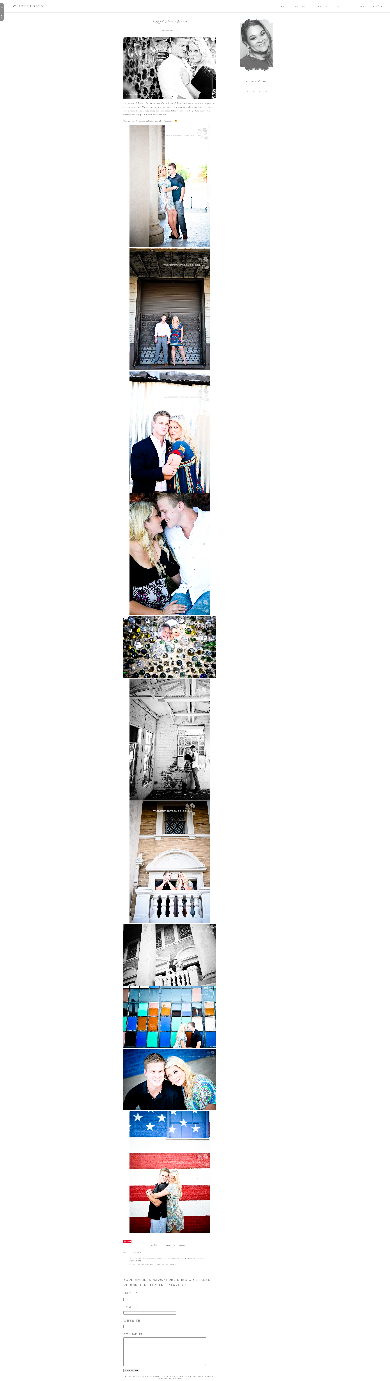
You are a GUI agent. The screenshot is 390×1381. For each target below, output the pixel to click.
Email (129, 1307)
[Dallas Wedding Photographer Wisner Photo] (28, 6)
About (322, 6)
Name (128, 1293)
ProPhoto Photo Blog (191, 1376)
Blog (360, 6)
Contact (379, 6)
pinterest (182, 1246)
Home (281, 6)
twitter (167, 1246)
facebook (154, 1246)
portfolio (301, 6)
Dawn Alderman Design (170, 1378)
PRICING (342, 6)
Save (128, 1241)
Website (131, 1320)
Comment (133, 1334)
